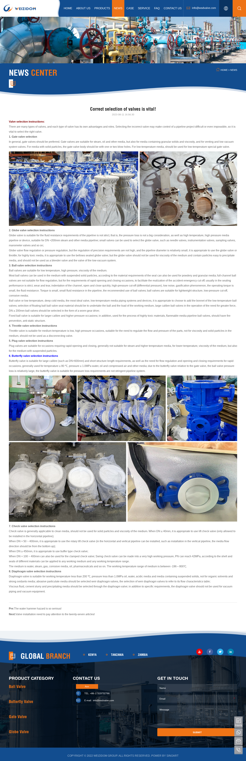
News (118, 8)
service (144, 8)
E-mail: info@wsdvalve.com (99, 700)
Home (68, 8)
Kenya (92, 655)
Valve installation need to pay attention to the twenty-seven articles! (55, 614)
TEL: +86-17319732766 (97, 693)
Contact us (173, 8)
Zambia (143, 655)
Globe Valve (19, 731)
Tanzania (117, 655)
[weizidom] (20, 8)
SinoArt (173, 755)
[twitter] (220, 652)
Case (130, 8)
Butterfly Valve (21, 701)
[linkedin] (230, 652)
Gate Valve (18, 716)
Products (102, 8)
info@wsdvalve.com (204, 8)
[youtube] (199, 652)
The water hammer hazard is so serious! (37, 608)
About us (83, 8)
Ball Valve (17, 686)
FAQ (157, 8)
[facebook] (210, 652)
